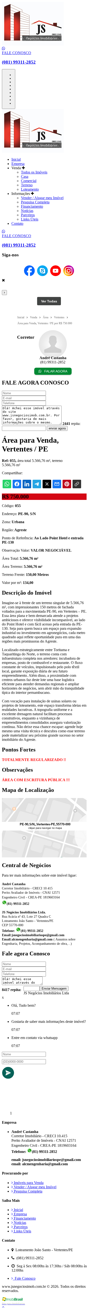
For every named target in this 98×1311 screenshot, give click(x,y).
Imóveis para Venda (28, 1183)
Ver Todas (49, 301)
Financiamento (32, 206)
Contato (17, 223)
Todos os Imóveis (34, 172)
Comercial (28, 181)
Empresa (17, 164)
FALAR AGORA (55, 371)
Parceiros (28, 215)
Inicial (16, 159)
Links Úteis (29, 219)
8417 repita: (11, 990)
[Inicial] (33, 44)
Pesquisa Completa (35, 202)
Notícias (27, 211)
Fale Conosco (24, 1278)
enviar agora (57, 428)
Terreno (27, 185)
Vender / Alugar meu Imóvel (42, 198)
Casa (24, 176)
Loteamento (30, 189)
